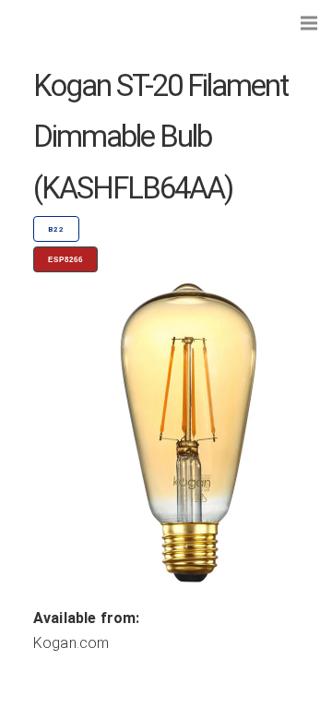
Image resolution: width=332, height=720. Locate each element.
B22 (56, 229)
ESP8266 (65, 260)
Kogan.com (71, 643)
